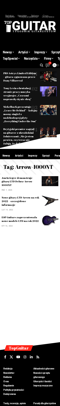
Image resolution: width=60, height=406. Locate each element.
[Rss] (37, 357)
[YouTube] (18, 357)
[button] (41, 65)
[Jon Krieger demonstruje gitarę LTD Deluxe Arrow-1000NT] (50, 181)
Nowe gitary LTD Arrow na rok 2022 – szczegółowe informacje (20, 201)
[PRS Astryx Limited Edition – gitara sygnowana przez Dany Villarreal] (48, 76)
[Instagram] (25, 357)
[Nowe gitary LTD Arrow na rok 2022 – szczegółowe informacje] (50, 201)
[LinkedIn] (31, 357)
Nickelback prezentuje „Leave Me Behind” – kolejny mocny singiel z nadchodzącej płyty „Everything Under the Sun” (20, 114)
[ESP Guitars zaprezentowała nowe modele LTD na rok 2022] (50, 221)
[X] (11, 357)
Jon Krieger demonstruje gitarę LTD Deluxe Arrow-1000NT (17, 181)
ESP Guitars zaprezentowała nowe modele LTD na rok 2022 (20, 219)
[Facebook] (5, 357)
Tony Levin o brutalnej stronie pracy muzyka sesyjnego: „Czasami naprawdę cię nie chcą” (17, 93)
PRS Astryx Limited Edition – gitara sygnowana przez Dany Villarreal (19, 76)
